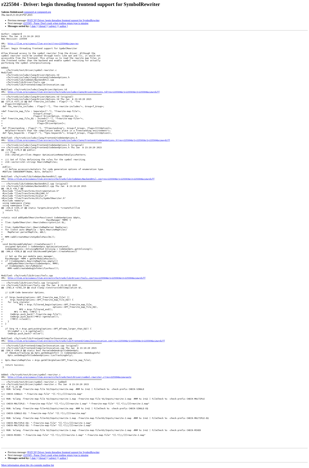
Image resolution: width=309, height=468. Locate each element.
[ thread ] (42, 26)
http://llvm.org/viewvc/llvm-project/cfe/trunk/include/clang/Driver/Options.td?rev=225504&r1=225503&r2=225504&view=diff (84, 92)
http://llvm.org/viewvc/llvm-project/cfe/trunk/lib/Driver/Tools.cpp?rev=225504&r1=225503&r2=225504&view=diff (76, 278)
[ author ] (63, 26)
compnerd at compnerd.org (37, 12)
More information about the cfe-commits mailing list (27, 465)
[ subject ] (53, 26)
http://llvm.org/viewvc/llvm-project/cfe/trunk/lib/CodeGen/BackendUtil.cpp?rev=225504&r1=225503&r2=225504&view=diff (81, 179)
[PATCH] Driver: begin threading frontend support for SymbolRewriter (63, 20)
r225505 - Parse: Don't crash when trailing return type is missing (55, 23)
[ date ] (33, 26)
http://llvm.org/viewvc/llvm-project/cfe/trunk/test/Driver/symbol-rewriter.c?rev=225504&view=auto (69, 377)
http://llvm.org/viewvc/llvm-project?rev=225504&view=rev (43, 43)
